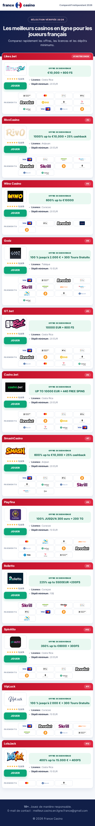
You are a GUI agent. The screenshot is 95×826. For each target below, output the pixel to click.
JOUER (16, 85)
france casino (19, 5)
